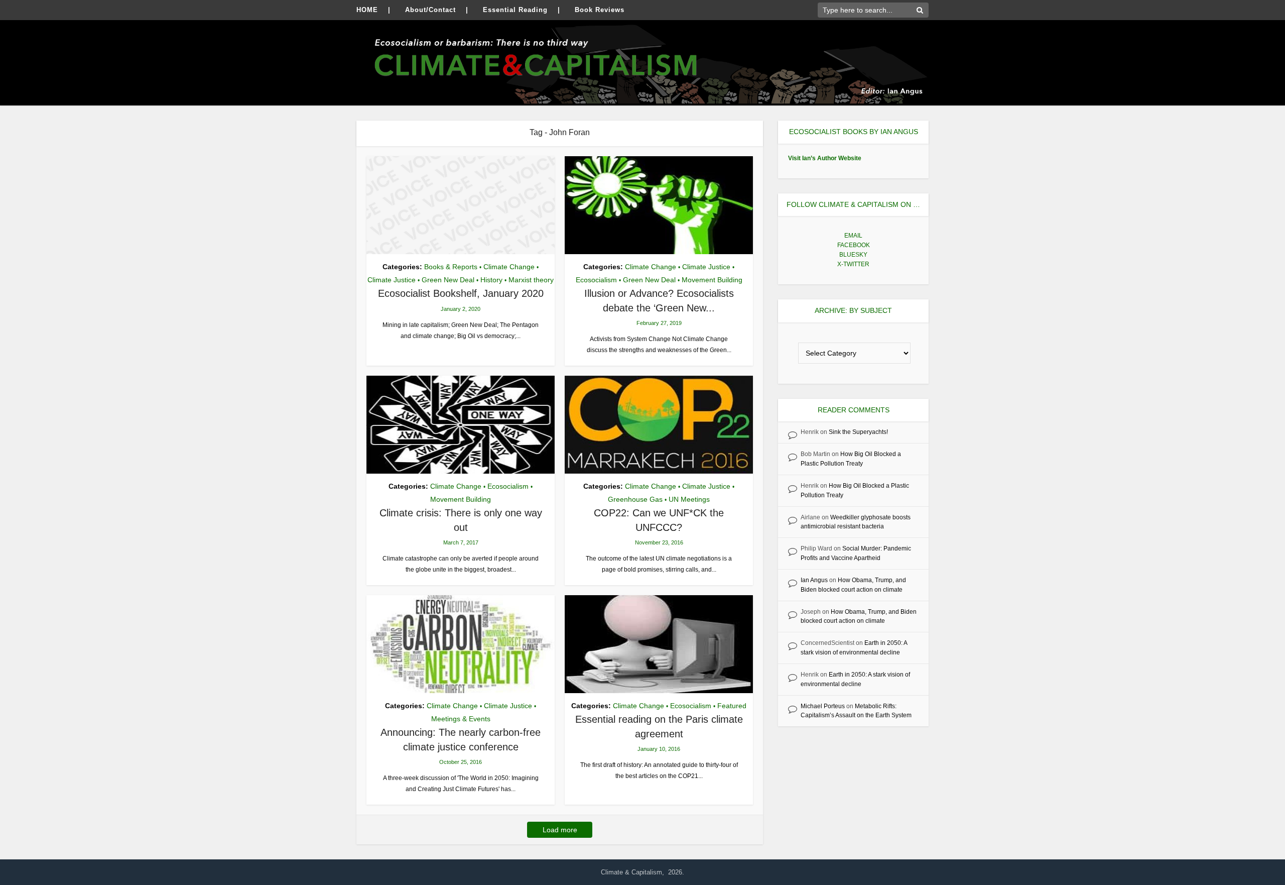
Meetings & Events (460, 719)
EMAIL (853, 235)
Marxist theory (531, 280)
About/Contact (430, 10)
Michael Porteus (823, 706)
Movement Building (712, 280)
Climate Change (509, 267)
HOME (367, 10)
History (491, 280)
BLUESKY (853, 254)
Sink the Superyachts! (858, 431)
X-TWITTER (853, 264)
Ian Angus (814, 580)
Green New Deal (448, 280)
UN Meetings (689, 499)
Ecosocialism (596, 280)
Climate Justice (391, 280)
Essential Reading (515, 10)
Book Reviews (599, 10)
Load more (560, 830)
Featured (731, 706)
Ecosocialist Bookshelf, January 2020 (461, 293)
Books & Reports (450, 267)
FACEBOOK (853, 245)
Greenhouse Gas (635, 499)
